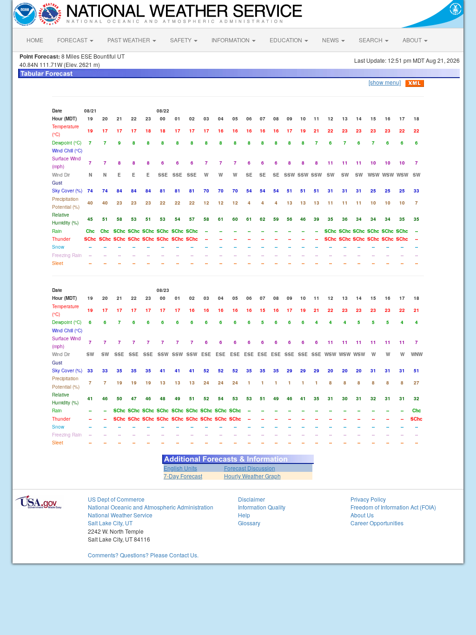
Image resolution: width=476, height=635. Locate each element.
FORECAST (73, 40)
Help (244, 515)
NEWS (331, 40)
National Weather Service (120, 515)
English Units (180, 468)
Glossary (249, 523)
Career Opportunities (376, 523)
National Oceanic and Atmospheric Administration (150, 507)
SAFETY (181, 40)
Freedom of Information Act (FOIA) (393, 507)
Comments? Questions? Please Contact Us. (143, 555)
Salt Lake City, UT (110, 523)
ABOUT (413, 40)
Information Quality (261, 507)
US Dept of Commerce (116, 499)
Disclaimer (251, 499)
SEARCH (371, 40)
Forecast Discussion (249, 468)
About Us (362, 515)
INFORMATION (231, 40)
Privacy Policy (368, 499)
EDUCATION (287, 40)
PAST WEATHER (129, 40)
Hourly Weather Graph (252, 476)
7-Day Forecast (183, 476)
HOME (34, 40)
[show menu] (385, 82)
